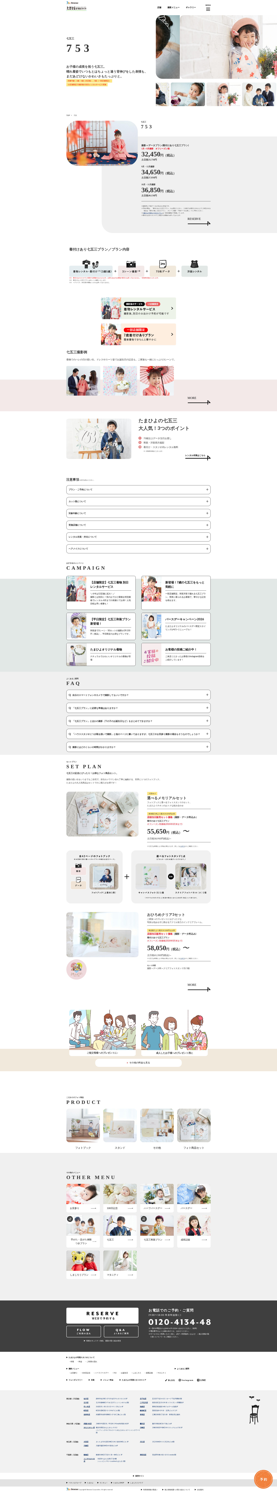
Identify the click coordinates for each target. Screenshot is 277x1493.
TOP (68, 115)
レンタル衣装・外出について (83, 537)
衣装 (92, 1380)
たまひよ (90, 1483)
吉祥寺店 (87, 1414)
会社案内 (200, 1490)
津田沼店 (143, 1455)
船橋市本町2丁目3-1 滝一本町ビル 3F (109, 1455)
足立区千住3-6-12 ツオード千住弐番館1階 (167, 1398)
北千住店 (143, 1398)
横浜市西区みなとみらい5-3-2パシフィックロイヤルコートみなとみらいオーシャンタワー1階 (118, 1430)
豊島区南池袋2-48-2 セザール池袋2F (165, 1406)
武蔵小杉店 (88, 1423)
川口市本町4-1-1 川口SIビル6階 (163, 1442)
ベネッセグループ (75, 1483)
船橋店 (86, 1455)
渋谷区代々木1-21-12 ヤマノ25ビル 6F (109, 1406)
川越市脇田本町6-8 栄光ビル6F (107, 1445)
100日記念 (86, 1373)
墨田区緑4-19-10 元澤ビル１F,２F (164, 1410)
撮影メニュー (173, 8)
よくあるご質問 (183, 1369)
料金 (80, 1361)
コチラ (182, 846)
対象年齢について (77, 513)
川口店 (142, 1442)
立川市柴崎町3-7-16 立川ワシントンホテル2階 (112, 1402)
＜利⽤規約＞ (185, 1334)
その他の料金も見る (139, 1063)
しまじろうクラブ (136, 1483)
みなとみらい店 (89, 1427)
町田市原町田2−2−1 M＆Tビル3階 (108, 1410)
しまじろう (137, 1373)
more (192, 985)
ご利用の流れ (92, 1361)
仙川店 (86, 1398)
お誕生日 (124, 1373)
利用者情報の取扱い (150, 1490)
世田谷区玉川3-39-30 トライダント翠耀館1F (168, 1402)
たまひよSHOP (118, 1483)
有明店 (142, 1414)
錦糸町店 (143, 1410)
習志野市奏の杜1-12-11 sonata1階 (164, 1455)
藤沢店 (142, 1423)
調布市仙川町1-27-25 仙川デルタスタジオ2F (111, 1398)
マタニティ (161, 1373)
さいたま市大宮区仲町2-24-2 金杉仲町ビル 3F (112, 1442)
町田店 (86, 1410)
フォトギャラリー (76, 1380)
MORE (192, 398)
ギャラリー (191, 8)
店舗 (159, 8)
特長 (72, 1361)
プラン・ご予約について (80, 490)
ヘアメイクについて (78, 549)
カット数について (77, 501)
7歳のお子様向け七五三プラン (152, 213)
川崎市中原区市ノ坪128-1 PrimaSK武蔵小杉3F (112, 1423)
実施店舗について (77, 525)
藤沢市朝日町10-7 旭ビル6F (162, 1423)
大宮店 (86, 1442)
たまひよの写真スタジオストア (134, 1380)
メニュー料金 (108, 1380)
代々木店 (87, 1406)
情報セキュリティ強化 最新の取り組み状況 (103, 1341)
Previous (153, 94)
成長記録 (149, 1373)
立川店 (86, 1402)
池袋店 (142, 1406)
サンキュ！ (104, 1483)
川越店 (86, 1445)
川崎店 (142, 1427)
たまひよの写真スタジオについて (82, 1357)
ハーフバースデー (102, 1373)
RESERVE (194, 219)
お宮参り (74, 1373)
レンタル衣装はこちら (195, 455)
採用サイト (139, 1476)
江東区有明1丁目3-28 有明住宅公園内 (166, 1414)
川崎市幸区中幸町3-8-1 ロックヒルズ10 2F (167, 1427)
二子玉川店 (144, 1402)
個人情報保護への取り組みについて (177, 1490)
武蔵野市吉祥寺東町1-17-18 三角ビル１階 (111, 1414)
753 (114, 1373)
